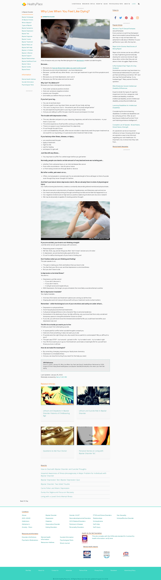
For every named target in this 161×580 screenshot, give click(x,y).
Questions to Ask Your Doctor (55, 451)
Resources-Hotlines (47, 542)
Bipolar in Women (27, 53)
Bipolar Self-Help (27, 47)
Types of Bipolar (27, 25)
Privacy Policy (99, 570)
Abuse (24, 515)
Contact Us (55, 570)
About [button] (126, 4)
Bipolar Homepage (27, 17)
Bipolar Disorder (51, 515)
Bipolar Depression (27, 31)
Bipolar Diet (25, 61)
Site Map (28, 570)
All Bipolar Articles (27, 20)
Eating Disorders (51, 527)
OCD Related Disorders (77, 521)
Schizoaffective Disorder (125, 518)
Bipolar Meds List (27, 45)
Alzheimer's (26, 524)
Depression (49, 518)
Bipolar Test (25, 33)
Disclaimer (114, 570)
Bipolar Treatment (27, 42)
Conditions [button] (76, 4)
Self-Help (96, 524)
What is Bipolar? (26, 22)
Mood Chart (32, 61)
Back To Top (24, 501)
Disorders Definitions (29, 537)
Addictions (25, 521)
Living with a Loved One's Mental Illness (56, 496)
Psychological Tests (116, 4)
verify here (109, 538)
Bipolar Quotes (26, 67)
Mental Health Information (46, 538)
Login (133, 3)
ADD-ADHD (26, 518)
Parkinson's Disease (76, 524)
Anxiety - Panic (27, 527)
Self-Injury (96, 527)
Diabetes (49, 521)
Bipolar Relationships (28, 58)
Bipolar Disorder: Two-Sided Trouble (55, 484)
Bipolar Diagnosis (27, 36)
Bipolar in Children (27, 50)
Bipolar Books (26, 69)
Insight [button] (98, 4)
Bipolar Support (26, 56)
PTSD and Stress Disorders (102, 515)
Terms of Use (83, 570)
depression (80, 60)
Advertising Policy (129, 570)
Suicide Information (28, 82)
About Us (41, 570)
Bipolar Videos (26, 64)
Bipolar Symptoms (27, 28)
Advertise (69, 570)
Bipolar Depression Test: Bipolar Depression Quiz (60, 480)
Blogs (106, 4)
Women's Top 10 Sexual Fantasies (124, 29)
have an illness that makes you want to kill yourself (69, 68)
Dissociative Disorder (53, 524)
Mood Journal (65, 543)
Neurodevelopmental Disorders (80, 518)
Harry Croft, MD (61, 377)
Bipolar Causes (26, 39)
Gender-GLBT (74, 515)
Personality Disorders (76, 527)
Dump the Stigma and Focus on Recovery (57, 492)
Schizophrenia (98, 521)
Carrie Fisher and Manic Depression (55, 488)
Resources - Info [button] (87, 4)
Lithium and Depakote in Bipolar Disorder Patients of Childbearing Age (56, 413)
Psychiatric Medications (30, 540)
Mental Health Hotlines (29, 79)
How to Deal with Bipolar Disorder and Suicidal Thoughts (63, 469)
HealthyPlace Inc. (64, 579)
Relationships (97, 518)
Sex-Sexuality (121, 515)
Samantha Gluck (48, 17)
